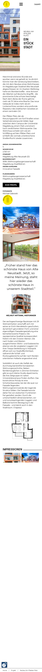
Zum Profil (11, 185)
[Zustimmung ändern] (4, 665)
